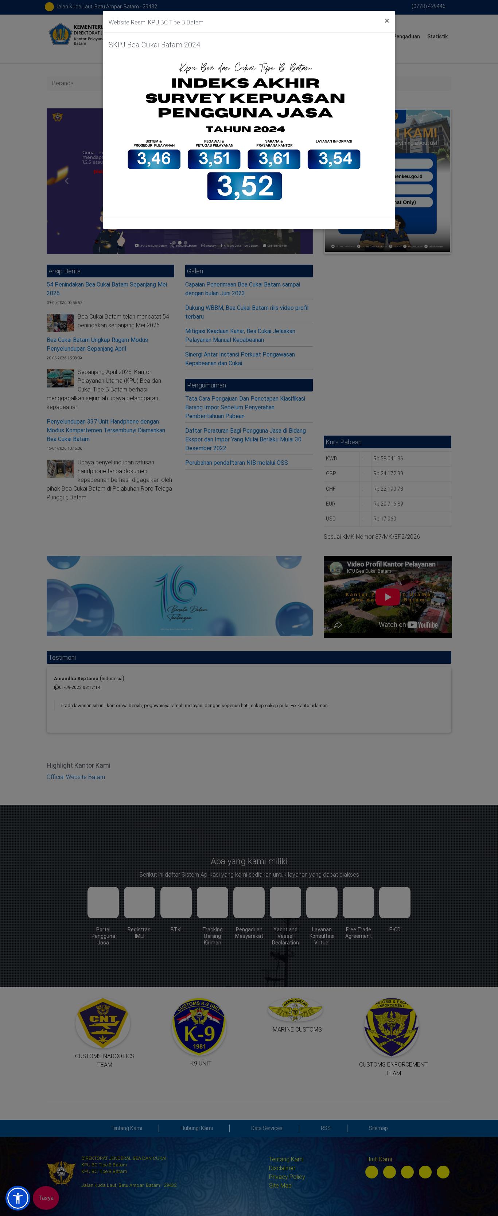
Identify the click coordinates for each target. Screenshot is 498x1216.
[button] (17, 1198)
